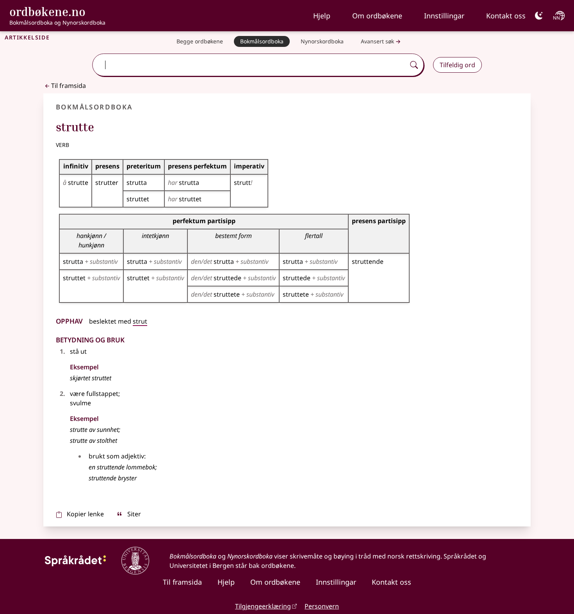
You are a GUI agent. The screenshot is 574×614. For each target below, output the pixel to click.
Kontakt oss (506, 15)
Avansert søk (377, 41)
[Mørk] (539, 16)
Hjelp (321, 15)
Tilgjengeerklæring (263, 606)
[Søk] (414, 65)
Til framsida (68, 85)
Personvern (322, 606)
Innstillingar (444, 15)
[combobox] (250, 65)
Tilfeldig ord (457, 65)
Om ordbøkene (377, 15)
